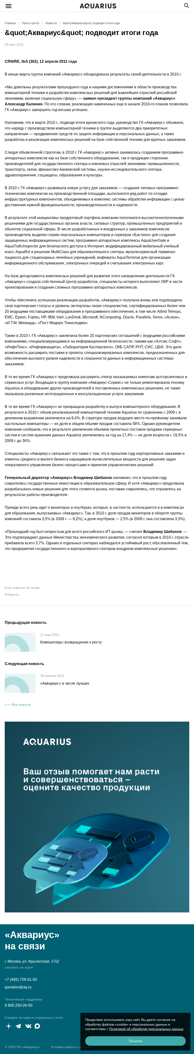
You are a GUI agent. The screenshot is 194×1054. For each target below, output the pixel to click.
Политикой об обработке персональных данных (146, 1029)
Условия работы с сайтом (71, 1047)
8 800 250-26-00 (18, 1005)
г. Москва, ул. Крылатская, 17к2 (32, 961)
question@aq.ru (18, 987)
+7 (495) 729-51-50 (21, 980)
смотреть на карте (19, 967)
